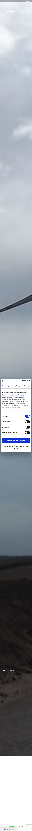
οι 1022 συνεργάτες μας (16, 395)
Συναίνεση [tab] (5, 386)
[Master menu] (28, 12)
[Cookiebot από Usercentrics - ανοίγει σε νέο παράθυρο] (22, 381)
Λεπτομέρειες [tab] (15, 386)
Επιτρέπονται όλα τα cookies (16, 440)
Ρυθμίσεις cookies (8, 829)
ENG (28, 1)
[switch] (27, 421)
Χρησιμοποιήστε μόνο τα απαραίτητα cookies (16, 447)
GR (24, 1)
